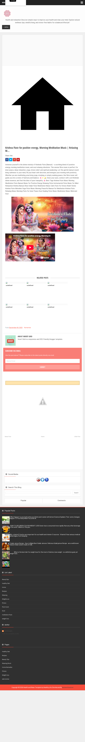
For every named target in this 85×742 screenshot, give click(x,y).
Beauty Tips (5, 659)
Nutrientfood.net (67, 687)
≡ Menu (6, 27)
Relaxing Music (6, 663)
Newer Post (8, 436)
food (3, 611)
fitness (4, 603)
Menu (4, 2)
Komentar (27, 327)
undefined (9, 285)
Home (42, 436)
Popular (23, 500)
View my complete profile (10, 634)
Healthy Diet (6, 583)
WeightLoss (5, 599)
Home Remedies (7, 667)
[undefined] (16, 283)
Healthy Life (48, 687)
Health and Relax (29, 687)
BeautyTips (5, 579)
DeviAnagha (8, 631)
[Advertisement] (43, 49)
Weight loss (5, 675)
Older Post (77, 436)
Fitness (4, 671)
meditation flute (7, 615)
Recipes (4, 591)
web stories (5, 679)
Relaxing (4, 595)
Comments (62, 500)
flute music (5, 607)
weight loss (5, 619)
